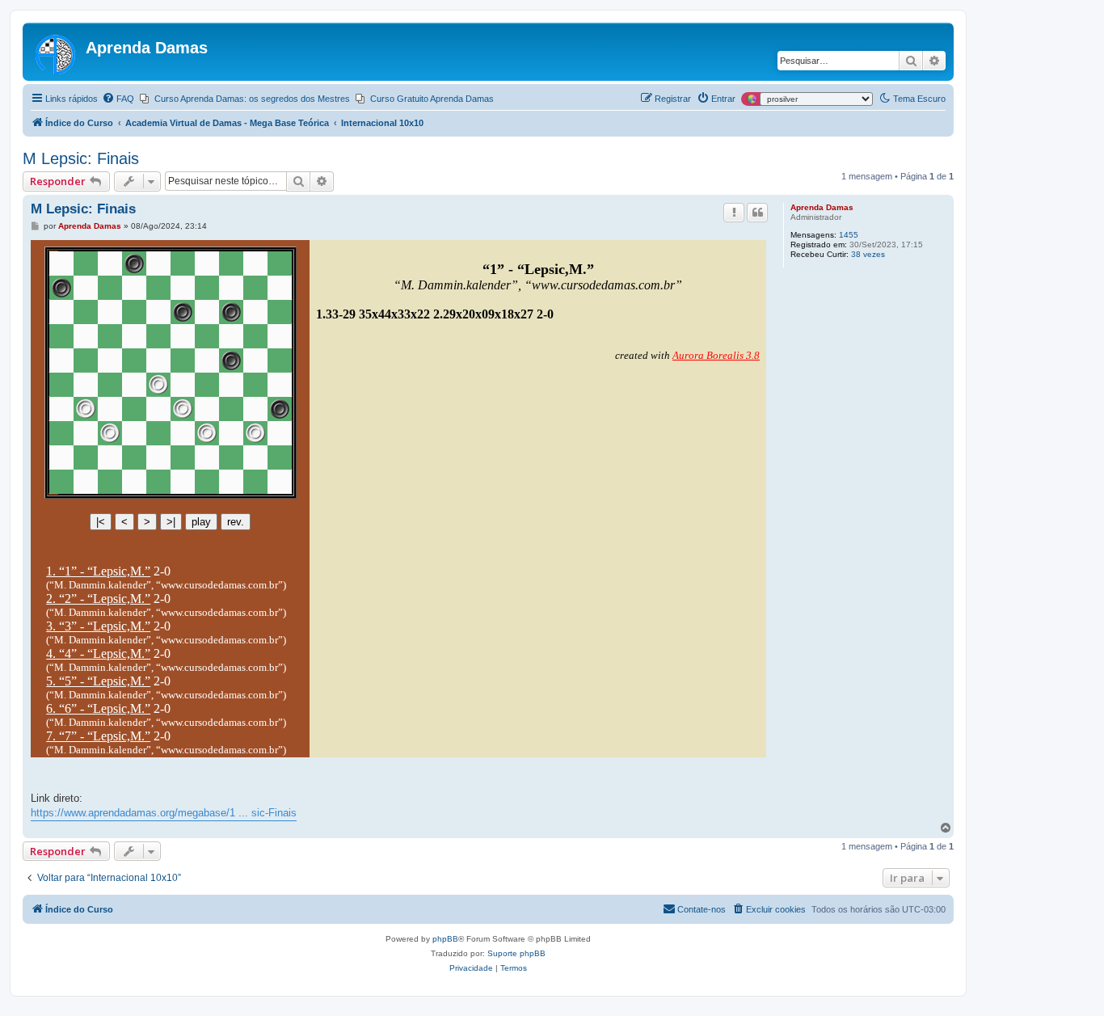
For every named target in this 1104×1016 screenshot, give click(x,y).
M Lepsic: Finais (81, 158)
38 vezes (868, 254)
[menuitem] (118, 98)
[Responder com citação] (757, 212)
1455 (848, 234)
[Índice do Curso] (56, 52)
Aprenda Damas (821, 207)
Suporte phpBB (516, 953)
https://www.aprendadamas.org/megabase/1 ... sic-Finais (164, 813)
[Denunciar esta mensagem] (733, 212)
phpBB (445, 938)
